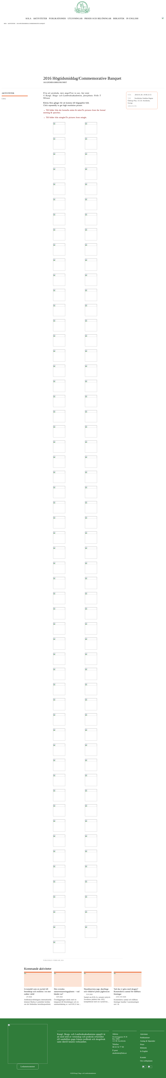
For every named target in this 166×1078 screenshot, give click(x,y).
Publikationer (57, 18)
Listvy (4, 99)
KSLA (28, 18)
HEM (5, 23)
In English (132, 18)
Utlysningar (75, 18)
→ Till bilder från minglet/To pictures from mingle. (65, 117)
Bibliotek (118, 18)
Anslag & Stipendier (147, 1041)
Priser (142, 1044)
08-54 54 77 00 (118, 1047)
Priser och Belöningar (97, 18)
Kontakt (143, 1057)
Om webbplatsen (146, 1061)
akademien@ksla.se (119, 1053)
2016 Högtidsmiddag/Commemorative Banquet (31, 23)
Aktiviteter (40, 18)
